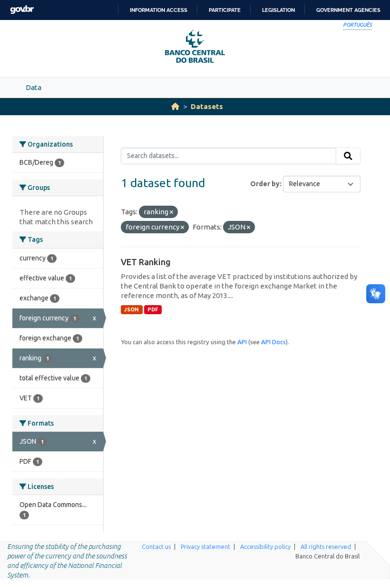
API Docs (273, 341)
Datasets (207, 106)
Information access (158, 10)
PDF (152, 309)
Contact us (156, 546)
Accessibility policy (265, 546)
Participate (225, 10)
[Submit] (348, 156)
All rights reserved (326, 546)
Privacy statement (205, 546)
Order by (265, 184)
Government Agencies (348, 10)
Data (33, 87)
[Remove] (171, 212)
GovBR (22, 9)
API (242, 341)
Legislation (278, 10)
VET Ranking (146, 262)
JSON (131, 309)
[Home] (175, 106)
